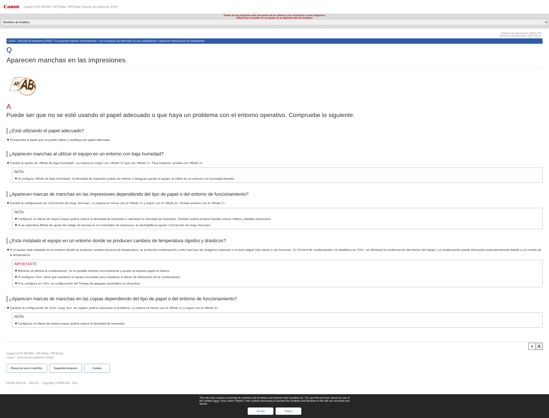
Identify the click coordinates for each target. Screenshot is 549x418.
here (216, 400)
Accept (261, 411)
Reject (288, 411)
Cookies (97, 368)
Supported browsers (65, 368)
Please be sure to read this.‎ (27, 368)
